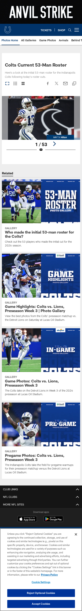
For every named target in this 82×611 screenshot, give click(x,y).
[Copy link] (74, 84)
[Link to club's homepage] (7, 28)
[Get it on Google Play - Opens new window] (53, 520)
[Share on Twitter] (56, 85)
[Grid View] (15, 84)
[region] (41, 569)
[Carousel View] (7, 84)
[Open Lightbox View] (41, 126)
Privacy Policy (49, 574)
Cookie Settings (41, 582)
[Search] (69, 30)
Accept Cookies (41, 603)
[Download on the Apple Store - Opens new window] (27, 519)
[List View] (23, 84)
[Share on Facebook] (48, 85)
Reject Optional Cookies (41, 592)
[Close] (76, 534)
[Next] (54, 143)
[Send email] (65, 85)
